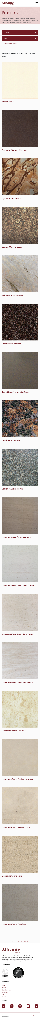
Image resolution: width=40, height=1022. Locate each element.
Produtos (4, 988)
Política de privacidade (33, 1015)
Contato (4, 997)
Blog (3, 994)
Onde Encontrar (6, 990)
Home (3, 985)
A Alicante (5, 992)
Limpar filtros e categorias (10, 43)
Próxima (26, 941)
